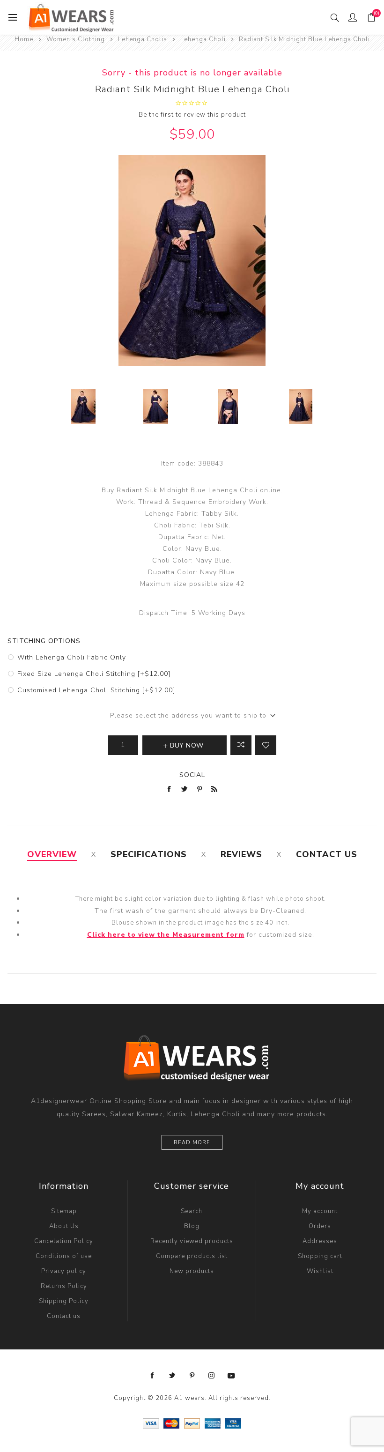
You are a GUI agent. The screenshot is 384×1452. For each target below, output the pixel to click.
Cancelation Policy (63, 1241)
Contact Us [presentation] (326, 854)
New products (192, 1271)
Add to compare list (240, 745)
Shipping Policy (64, 1301)
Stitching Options (44, 641)
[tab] (52, 854)
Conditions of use (64, 1256)
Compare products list (192, 1256)
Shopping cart (320, 1256)
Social (192, 774)
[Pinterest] (192, 1375)
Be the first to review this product (192, 115)
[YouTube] (231, 1375)
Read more (192, 1142)
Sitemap (64, 1211)
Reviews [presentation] (241, 854)
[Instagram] (211, 1375)
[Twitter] (172, 1375)
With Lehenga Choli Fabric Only (71, 657)
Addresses (320, 1241)
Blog (191, 1226)
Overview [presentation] (52, 854)
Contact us (64, 1316)
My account (320, 1211)
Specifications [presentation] (149, 854)
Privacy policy (63, 1271)
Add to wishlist (265, 745)
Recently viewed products (191, 1241)
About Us (64, 1226)
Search (191, 1211)
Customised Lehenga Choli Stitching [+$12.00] (96, 690)
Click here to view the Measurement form (165, 934)
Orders (320, 1226)
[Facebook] (152, 1375)
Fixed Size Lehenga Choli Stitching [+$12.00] (93, 673)
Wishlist (320, 1271)
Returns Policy (64, 1286)
